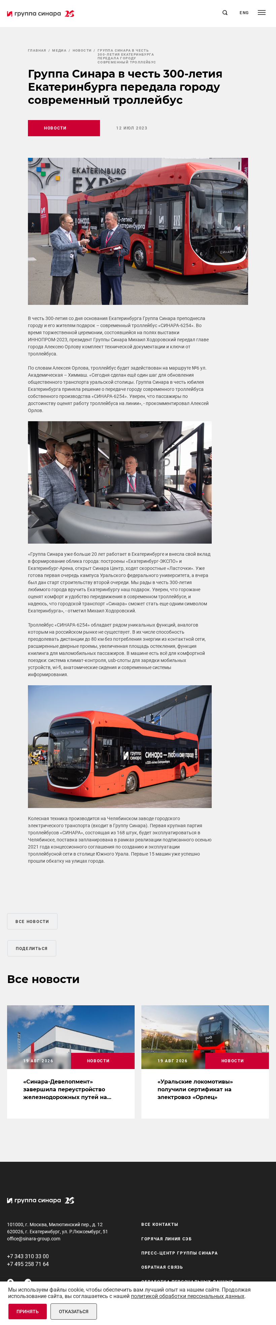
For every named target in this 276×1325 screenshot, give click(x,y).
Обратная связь (162, 1267)
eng (244, 12)
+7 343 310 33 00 (28, 1256)
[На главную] (40, 13)
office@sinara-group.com (33, 1238)
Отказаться (74, 1311)
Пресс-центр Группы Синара (179, 1253)
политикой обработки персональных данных (187, 1296)
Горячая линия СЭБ (166, 1239)
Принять (27, 1311)
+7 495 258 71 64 (28, 1264)
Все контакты (159, 1224)
